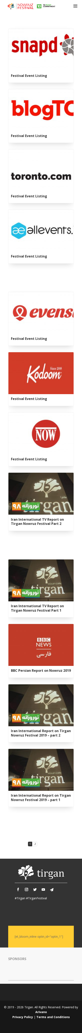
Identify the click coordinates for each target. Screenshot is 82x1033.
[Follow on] (51, 889)
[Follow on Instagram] (26, 889)
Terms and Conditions (53, 1017)
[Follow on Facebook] (18, 889)
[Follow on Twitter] (35, 889)
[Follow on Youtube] (43, 889)
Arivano (41, 1012)
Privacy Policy (22, 1017)
